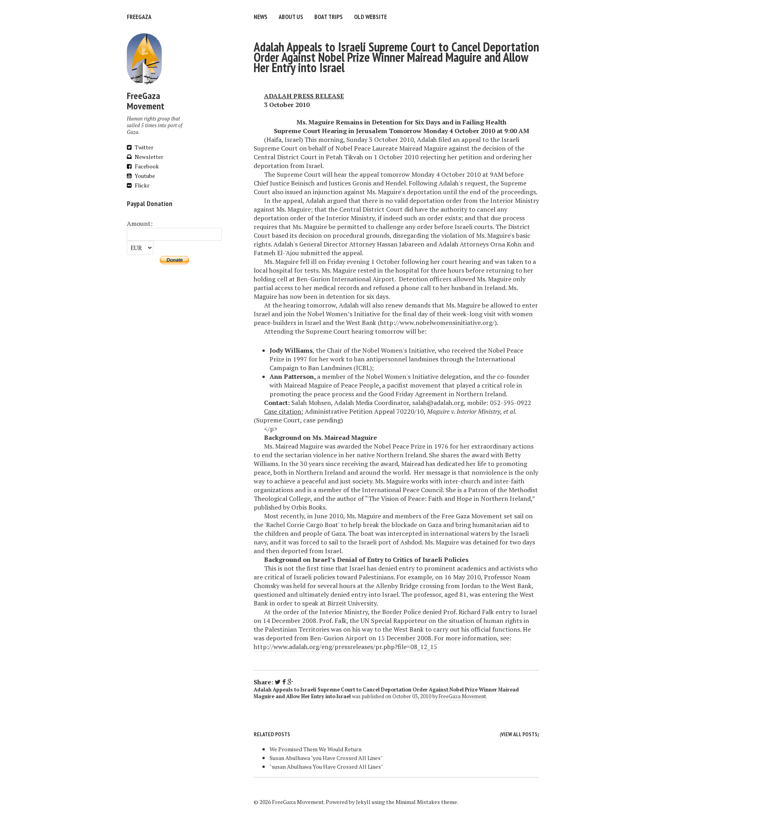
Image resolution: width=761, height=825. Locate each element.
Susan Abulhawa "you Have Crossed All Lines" (326, 758)
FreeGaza (139, 17)
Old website (370, 17)
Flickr (141, 185)
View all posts (519, 734)
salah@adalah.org (438, 402)
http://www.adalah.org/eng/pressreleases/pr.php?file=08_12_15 (345, 646)
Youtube (144, 176)
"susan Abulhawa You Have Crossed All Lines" (326, 766)
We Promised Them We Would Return (315, 749)
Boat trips (328, 17)
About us (291, 17)
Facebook (146, 166)
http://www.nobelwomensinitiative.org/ (437, 322)
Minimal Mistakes (418, 802)
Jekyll (363, 802)
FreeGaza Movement (462, 696)
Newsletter (148, 156)
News (261, 17)
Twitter (143, 147)
